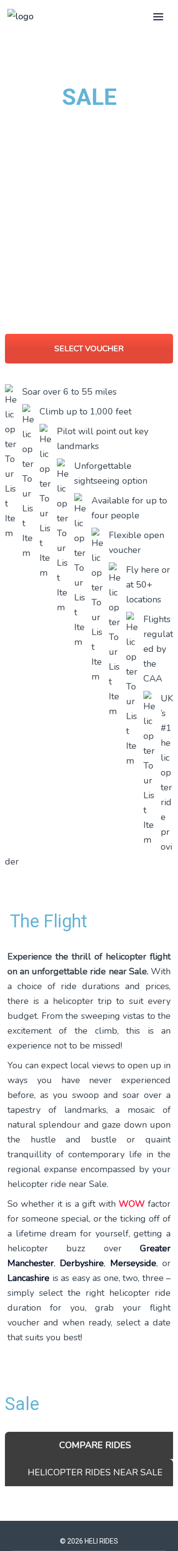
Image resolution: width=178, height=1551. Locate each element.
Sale (22, 1404)
